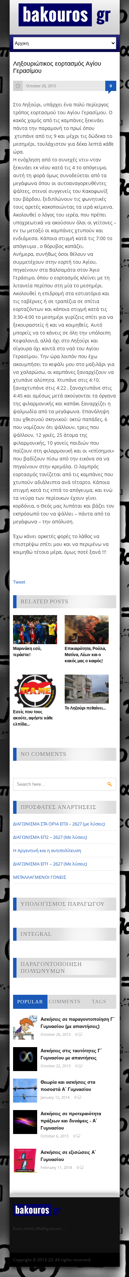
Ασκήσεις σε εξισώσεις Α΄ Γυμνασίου (68, 1156)
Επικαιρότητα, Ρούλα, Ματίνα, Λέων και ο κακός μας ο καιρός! (85, 654)
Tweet (19, 582)
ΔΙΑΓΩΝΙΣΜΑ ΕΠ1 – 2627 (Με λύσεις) (50, 864)
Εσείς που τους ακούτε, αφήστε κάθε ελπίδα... (33, 718)
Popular (30, 1001)
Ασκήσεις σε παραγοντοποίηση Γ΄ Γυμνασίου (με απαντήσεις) (78, 1023)
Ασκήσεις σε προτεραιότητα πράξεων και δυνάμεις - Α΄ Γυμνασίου (71, 1121)
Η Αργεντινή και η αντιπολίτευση (47, 850)
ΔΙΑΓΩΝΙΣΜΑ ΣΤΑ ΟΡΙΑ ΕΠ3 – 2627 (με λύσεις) (59, 824)
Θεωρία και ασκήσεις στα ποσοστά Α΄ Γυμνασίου (68, 1086)
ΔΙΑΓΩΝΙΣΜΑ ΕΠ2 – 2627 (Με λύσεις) (50, 837)
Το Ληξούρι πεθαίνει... (85, 708)
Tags (99, 1001)
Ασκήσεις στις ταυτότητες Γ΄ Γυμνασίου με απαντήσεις (71, 1054)
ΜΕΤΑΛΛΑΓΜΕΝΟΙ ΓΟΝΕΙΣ (39, 877)
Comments (64, 1001)
